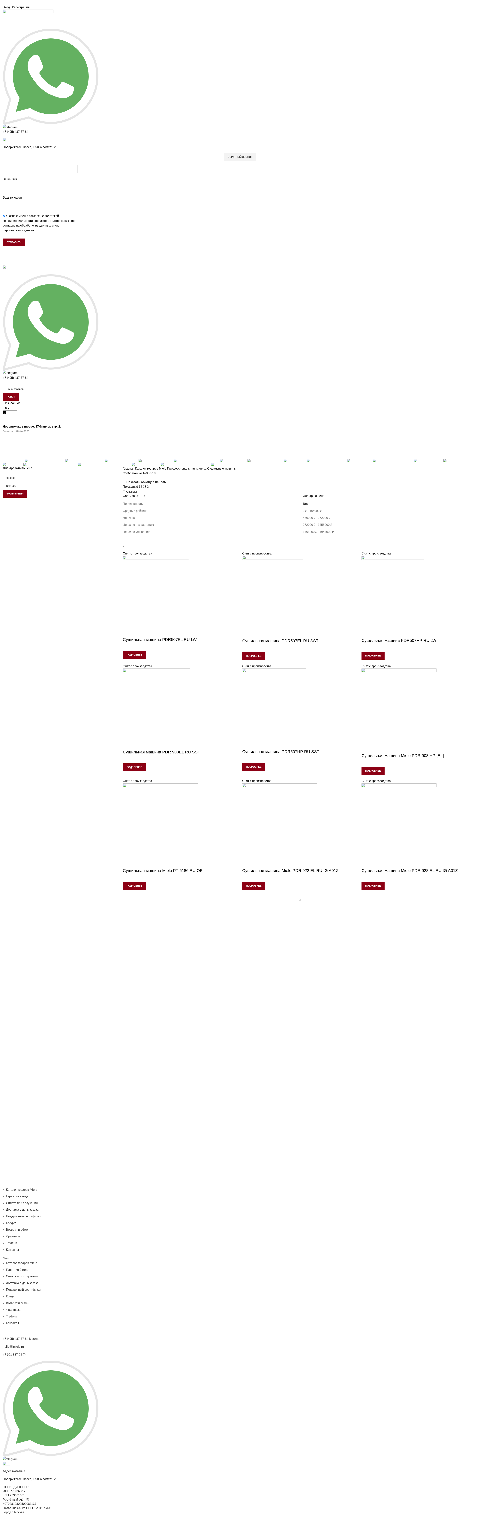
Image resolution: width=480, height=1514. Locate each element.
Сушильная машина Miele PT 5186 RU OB (163, 870)
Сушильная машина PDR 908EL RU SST (161, 752)
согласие (9, 225)
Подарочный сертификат (23, 1216)
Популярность (133, 503)
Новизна (129, 517)
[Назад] (7, 437)
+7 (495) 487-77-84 (15, 131)
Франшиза (141, 1184)
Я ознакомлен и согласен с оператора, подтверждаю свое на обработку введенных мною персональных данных (39, 223)
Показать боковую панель (146, 482)
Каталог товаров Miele (151, 468)
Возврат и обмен (17, 1229)
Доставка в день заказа (106, 1184)
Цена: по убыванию (136, 531)
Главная (129, 468)
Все (305, 503)
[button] (240, 1258)
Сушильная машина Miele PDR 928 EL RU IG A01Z (410, 870)
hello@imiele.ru (13, 1346)
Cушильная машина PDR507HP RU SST (280, 751)
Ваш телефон (12, 197)
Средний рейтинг (135, 510)
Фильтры (130, 491)
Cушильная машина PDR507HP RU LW (399, 640)
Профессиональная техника (187, 468)
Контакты (155, 1184)
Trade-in (11, 1243)
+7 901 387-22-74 (14, 1354)
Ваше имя (10, 179)
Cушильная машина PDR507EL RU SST (280, 640)
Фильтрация (15, 493)
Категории (10, 456)
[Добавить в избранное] (127, 632)
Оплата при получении (73, 1184)
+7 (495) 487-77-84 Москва (21, 1338)
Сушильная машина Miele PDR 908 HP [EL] (403, 755)
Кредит (128, 1184)
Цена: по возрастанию (138, 524)
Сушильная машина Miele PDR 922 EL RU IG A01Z (290, 870)
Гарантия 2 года (46, 1184)
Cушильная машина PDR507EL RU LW (160, 639)
